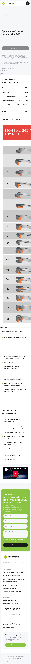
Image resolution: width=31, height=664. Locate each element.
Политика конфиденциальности (15, 656)
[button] (15, 645)
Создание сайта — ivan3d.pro (15, 661)
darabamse (26, 661)
